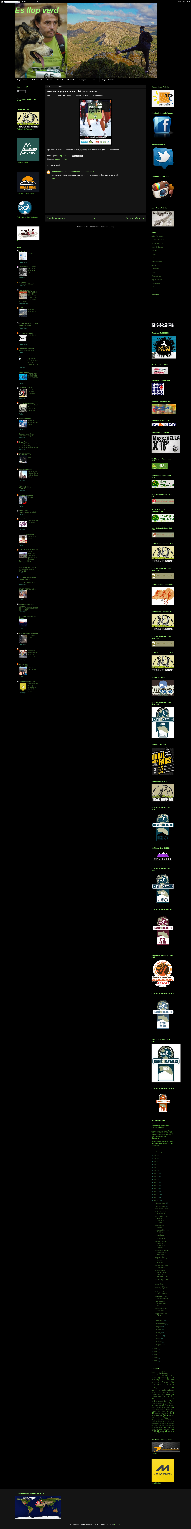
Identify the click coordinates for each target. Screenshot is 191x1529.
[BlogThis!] (75, 156)
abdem (155, 1374)
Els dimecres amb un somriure (161, 1266)
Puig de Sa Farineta (162, 1209)
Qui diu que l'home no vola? (162, 1280)
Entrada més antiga (135, 218)
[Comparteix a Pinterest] (81, 156)
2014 (156, 1188)
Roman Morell (57, 172)
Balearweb (155, 287)
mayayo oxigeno (25, 290)
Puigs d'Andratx (108, 80)
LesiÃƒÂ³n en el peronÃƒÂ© (28, 512)
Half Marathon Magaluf (26, 284)
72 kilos (22, 251)
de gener (159, 1345)
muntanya (157, 1415)
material (171, 1411)
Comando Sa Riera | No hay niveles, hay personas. (27, 579)
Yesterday (22, 327)
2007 (156, 1348)
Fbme (154, 254)
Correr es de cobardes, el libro (31, 270)
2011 (156, 1197)
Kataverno (155, 269)
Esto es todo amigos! (26, 436)
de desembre (161, 1203)
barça (172, 1374)
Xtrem (160, 1433)
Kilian (153, 272)
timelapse (171, 1423)
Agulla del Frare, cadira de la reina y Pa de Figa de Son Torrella (33, 687)
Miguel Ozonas (157, 280)
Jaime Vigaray (24, 372)
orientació (162, 1418)
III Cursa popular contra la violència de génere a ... (161, 1244)
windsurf (154, 1433)
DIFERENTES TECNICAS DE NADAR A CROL (33, 376)
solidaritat (154, 1423)
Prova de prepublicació (26, 350)
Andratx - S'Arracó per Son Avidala (161, 1288)
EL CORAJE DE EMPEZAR (28, 633)
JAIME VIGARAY (25, 454)
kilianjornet (23, 511)
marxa (163, 1411)
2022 (156, 1164)
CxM (172, 1397)
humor (168, 1407)
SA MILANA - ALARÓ (26, 388)
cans (171, 1378)
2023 (156, 1161)
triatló (169, 1427)
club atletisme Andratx (163, 1381)
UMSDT (167, 1429)
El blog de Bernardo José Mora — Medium (28, 324)
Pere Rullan (156, 283)
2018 (156, 1176)
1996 (156, 1361)
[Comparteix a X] (77, 156)
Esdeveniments (157, 1404)
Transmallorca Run (168, 1425)
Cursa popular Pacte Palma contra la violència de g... (161, 1273)
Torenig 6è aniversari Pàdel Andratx (33, 422)
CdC (153, 1380)
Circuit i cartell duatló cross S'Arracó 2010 (161, 1237)
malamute (169, 1409)
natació (171, 1416)
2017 (156, 1179)
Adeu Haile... (159, 1284)
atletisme (163, 1374)
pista (155, 1420)
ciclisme (163, 1380)
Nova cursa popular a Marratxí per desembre (162, 1252)
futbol (167, 1405)
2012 (156, 1194)
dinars (163, 1399)
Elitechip (22, 282)
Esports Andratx (25, 418)
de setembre (160, 1324)
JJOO (153, 1409)
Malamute (71, 80)
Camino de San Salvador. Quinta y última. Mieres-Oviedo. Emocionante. (33, 475)
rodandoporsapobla (26, 649)
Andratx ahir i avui (158, 240)
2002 (156, 1351)
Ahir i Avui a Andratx (26, 403)
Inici (95, 218)
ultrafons (155, 1429)
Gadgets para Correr (26, 434)
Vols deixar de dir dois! (27, 567)
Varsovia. (30, 497)
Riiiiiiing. (30, 253)
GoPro (159, 1407)
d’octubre (159, 1321)
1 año (29, 591)
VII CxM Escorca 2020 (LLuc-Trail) (32, 391)
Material (60, 80)
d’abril (158, 1339)
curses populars (61, 159)
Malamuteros (156, 276)
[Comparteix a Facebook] (79, 156)
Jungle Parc (156, 265)
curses (167, 1395)
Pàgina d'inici (22, 80)
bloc (155, 1376)
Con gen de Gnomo (26, 534)
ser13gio (22, 308)
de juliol (159, 1330)
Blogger (117, 1524)
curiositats (156, 1395)
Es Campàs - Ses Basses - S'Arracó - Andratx (161, 1219)
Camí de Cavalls (157, 247)
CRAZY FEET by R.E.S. (27, 589)
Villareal (170, 1431)
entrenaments (159, 1401)
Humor (94, 80)
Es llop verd (37, 10)
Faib (153, 258)
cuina (169, 1392)
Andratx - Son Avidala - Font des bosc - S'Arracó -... (161, 1259)
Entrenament (37, 80)
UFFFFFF (22, 485)
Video (162, 1431)
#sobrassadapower (169, 1372)
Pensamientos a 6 (25, 469)
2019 (156, 1173)
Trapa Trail (158, 1427)
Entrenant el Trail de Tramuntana (161, 1297)
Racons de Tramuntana (27, 349)
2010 (156, 1200)
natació (156, 1372)
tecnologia (162, 1423)
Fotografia (83, 80)
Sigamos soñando (26, 495)
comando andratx (163, 1384)
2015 (156, 1185)
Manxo (21, 357)
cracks (154, 1390)
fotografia (158, 1405)
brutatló (161, 1376)
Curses (49, 80)
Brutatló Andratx (25, 519)
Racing (153, 1421)
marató (154, 1411)
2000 (156, 1358)
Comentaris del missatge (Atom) (101, 227)
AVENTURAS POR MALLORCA (25, 665)
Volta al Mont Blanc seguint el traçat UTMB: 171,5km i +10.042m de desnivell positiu (28, 446)
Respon (55, 178)
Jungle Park (160, 1409)
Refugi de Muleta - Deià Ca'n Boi (161, 1293)
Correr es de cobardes (27, 267)
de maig (159, 1336)
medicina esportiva (160, 1413)
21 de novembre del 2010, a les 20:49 (79, 172)
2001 (156, 1354)
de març (159, 1342)
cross (159, 1392)
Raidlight (160, 1421)
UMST (154, 1431)
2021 (156, 1167)
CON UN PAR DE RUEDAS (28, 550)
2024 (156, 1158)
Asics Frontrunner (158, 236)
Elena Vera (23, 442)
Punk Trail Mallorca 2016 (27, 583)
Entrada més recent (56, 218)
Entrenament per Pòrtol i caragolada (161, 1315)
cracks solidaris (167, 1390)
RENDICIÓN (31, 335)
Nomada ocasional (26, 333)
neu (156, 1418)
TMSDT (156, 1425)
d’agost (158, 1327)
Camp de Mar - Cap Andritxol (162, 1231)
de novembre (161, 1206)
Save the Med (168, 1421)
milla (170, 1413)
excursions (170, 1404)
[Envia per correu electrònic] (73, 156)
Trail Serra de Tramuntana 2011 (160, 1303)
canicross (163, 1378)
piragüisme (170, 1418)
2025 (156, 1155)
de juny (158, 1333)
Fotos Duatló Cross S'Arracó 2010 (162, 1213)
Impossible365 (157, 261)
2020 (156, 1170)
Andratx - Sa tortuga (159, 1226)
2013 (156, 1191)
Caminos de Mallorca (27, 681)
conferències (164, 1388)
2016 (156, 1182)
